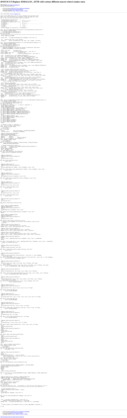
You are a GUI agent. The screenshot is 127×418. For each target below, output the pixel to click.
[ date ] (13, 10)
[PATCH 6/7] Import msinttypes (16, 9)
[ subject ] (22, 10)
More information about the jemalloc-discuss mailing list (12, 416)
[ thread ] (17, 10)
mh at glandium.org (15, 13)
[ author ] (26, 10)
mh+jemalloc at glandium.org (13, 4)
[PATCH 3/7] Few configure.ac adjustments (20, 8)
